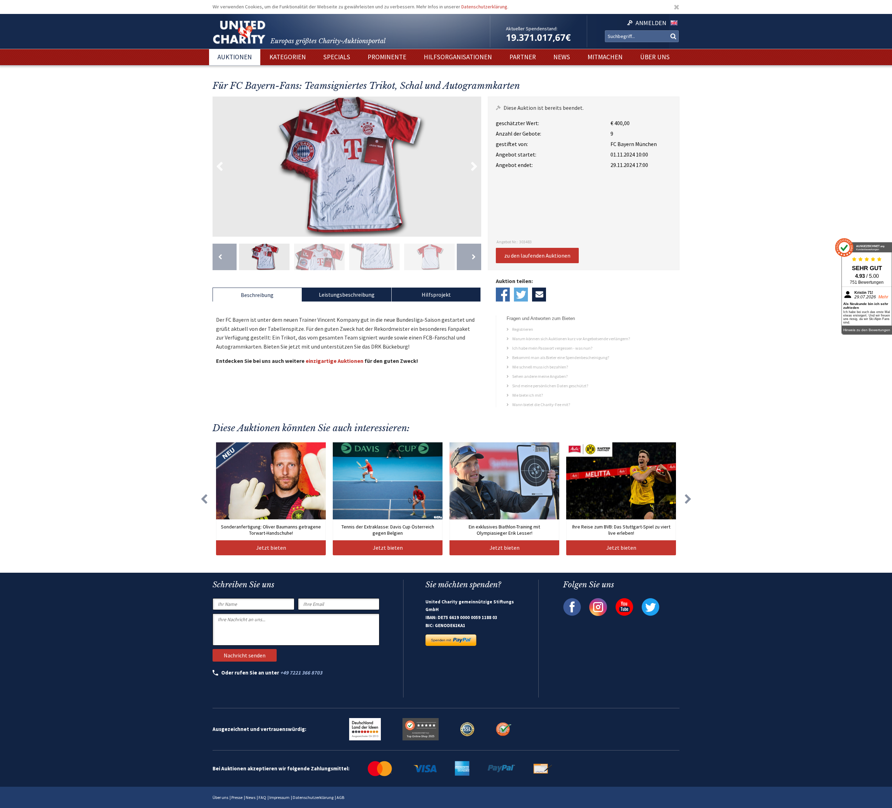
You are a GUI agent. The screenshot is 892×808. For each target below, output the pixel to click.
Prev (219, 166)
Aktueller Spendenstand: (532, 28)
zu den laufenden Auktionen (537, 255)
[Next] (469, 257)
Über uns (220, 797)
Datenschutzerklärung (484, 6)
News (250, 797)
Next (474, 166)
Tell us (539, 295)
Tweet (521, 295)
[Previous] (225, 257)
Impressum (279, 797)
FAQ (262, 797)
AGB (340, 797)
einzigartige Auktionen (334, 360)
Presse (237, 797)
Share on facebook (503, 295)
